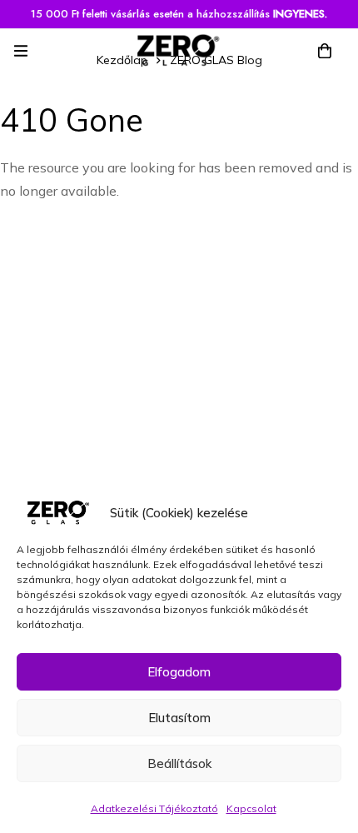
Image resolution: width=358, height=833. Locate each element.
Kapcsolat (251, 808)
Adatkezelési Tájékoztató (154, 808)
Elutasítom (179, 718)
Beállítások (179, 763)
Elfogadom (179, 672)
